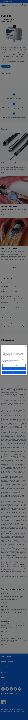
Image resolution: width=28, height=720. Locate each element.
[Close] (25, 346)
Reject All (14, 368)
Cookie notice (7, 361)
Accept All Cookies (14, 372)
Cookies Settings (14, 365)
